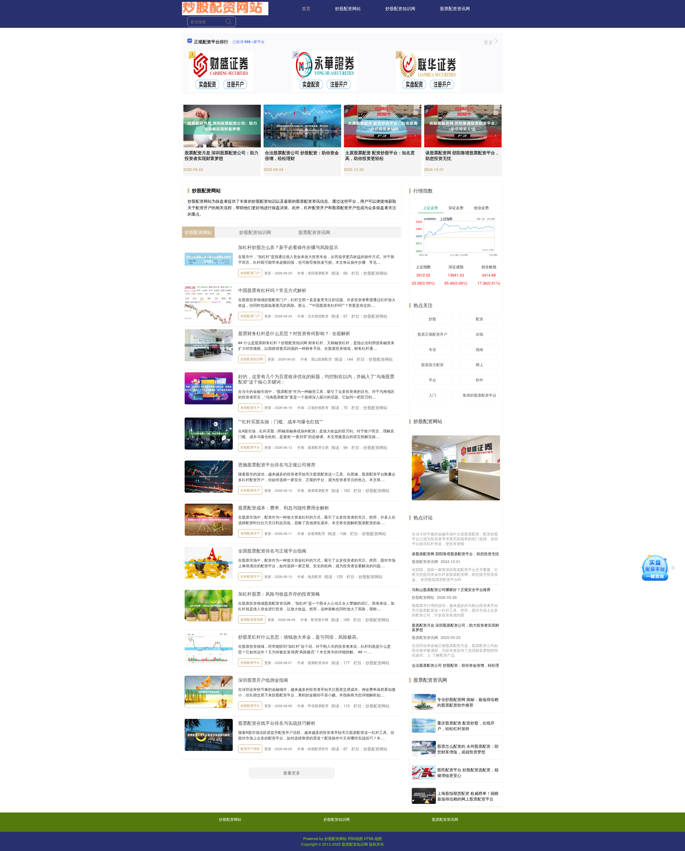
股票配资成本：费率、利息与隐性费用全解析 (283, 507)
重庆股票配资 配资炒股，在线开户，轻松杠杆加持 (465, 725)
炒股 (432, 318)
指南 (479, 349)
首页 (306, 8)
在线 (479, 334)
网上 (479, 364)
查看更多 (291, 773)
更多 (489, 42)
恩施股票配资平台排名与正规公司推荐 (276, 464)
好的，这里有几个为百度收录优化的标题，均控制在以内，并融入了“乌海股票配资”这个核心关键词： (316, 379)
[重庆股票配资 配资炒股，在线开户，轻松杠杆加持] (424, 725)
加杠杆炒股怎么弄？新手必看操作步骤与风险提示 (288, 247)
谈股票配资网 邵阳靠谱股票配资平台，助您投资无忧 (462, 155)
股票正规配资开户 (432, 334)
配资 (479, 318)
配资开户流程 (250, 748)
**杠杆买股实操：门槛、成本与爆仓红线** (280, 421)
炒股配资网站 (348, 8)
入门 (432, 395)
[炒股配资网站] (225, 8)
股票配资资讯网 (455, 8)
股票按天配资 (432, 364)
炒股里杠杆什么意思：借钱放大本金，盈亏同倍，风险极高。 (299, 636)
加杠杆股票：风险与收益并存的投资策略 (279, 593)
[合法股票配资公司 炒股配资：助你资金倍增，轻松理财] (302, 125)
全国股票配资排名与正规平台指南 (272, 550)
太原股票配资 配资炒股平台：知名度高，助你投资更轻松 (380, 155)
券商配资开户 (250, 407)
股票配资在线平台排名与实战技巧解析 (276, 722)
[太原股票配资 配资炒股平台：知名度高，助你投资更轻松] (382, 125)
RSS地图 (355, 838)
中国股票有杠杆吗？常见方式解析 (272, 290)
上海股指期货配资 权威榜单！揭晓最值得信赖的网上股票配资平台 (467, 796)
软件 (479, 379)
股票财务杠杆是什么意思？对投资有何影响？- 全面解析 (294, 333)
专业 (432, 349)
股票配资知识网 (355, 844)
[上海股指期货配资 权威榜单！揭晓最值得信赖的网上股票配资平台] (424, 796)
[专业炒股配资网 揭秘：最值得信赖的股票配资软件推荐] (424, 702)
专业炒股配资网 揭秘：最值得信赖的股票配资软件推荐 (467, 702)
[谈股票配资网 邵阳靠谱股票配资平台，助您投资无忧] (463, 125)
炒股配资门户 (250, 272)
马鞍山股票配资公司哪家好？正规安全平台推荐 (451, 563)
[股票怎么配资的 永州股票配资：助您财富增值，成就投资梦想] (424, 749)
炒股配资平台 (250, 447)
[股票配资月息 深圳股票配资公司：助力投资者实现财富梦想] (222, 125)
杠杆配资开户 (250, 490)
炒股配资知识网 (400, 8)
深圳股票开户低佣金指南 (263, 679)
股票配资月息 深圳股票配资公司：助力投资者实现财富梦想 (221, 155)
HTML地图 (373, 838)
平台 (432, 379)
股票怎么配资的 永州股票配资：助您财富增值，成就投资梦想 (467, 748)
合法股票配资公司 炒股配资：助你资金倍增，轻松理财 (302, 155)
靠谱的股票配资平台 (479, 395)
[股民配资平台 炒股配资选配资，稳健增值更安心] (424, 772)
